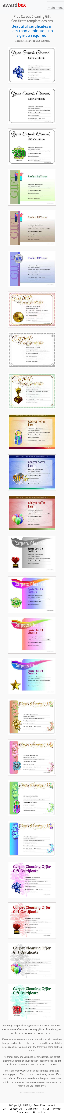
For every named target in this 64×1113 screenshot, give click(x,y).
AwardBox (39, 1105)
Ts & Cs (45, 1108)
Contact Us (16, 1108)
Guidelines (32, 1108)
